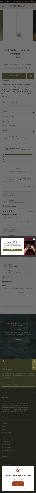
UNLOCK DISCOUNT (12, 249)
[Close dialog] (34, 239)
